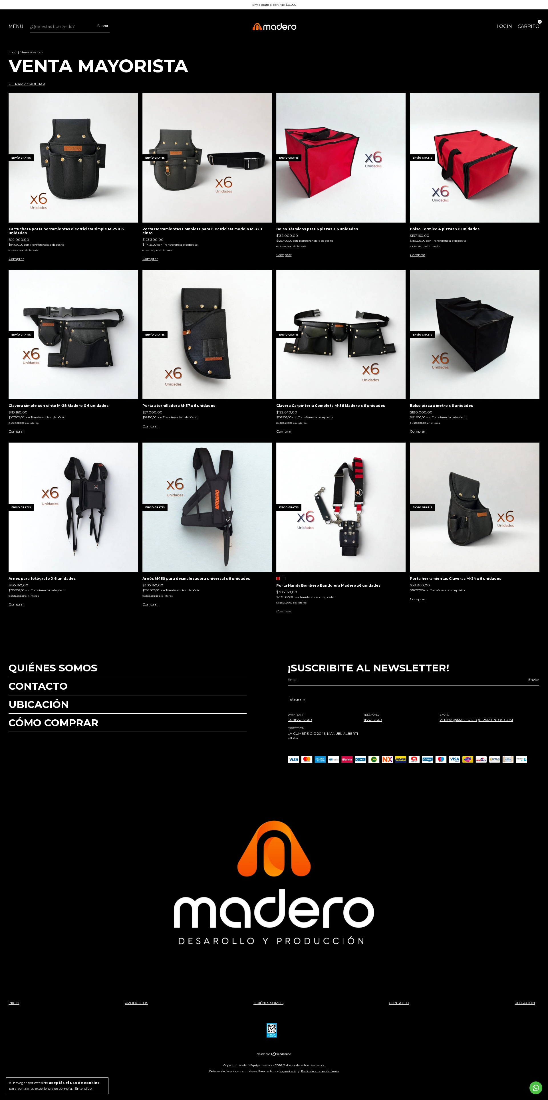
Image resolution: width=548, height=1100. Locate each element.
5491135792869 (300, 720)
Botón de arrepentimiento (320, 1071)
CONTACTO (38, 686)
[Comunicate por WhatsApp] (535, 1087)
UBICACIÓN (39, 704)
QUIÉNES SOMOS (53, 668)
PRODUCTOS (136, 1003)
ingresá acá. (287, 1071)
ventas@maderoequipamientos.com (476, 720)
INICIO (14, 1003)
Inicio (12, 52)
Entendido (83, 1088)
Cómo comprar (53, 722)
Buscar (102, 26)
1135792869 (373, 720)
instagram (296, 699)
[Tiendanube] (274, 1055)
